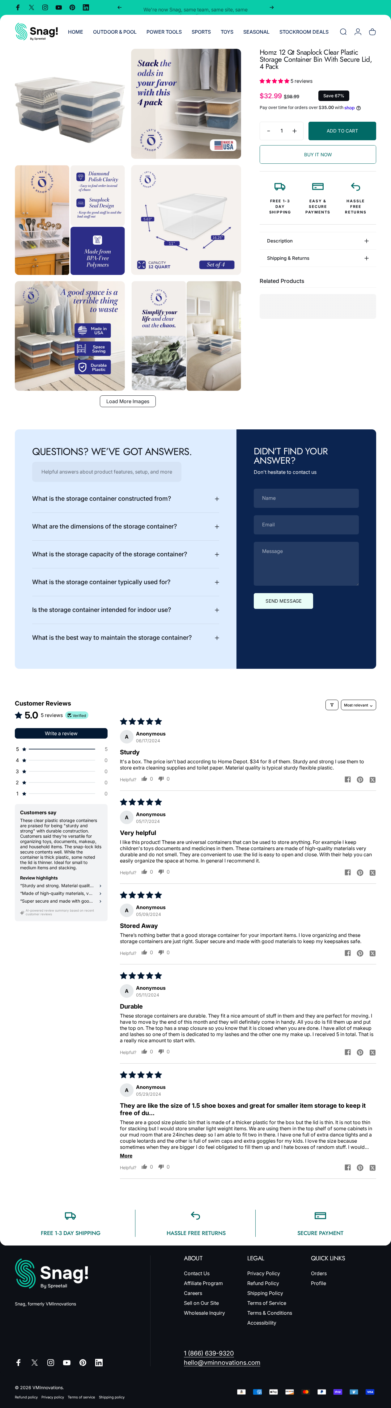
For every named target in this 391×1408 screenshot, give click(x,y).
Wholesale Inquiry (204, 1313)
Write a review (61, 733)
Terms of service (81, 1397)
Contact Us (197, 1273)
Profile (318, 1283)
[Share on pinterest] (360, 779)
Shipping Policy (265, 1293)
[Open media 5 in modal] (70, 336)
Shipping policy (112, 1397)
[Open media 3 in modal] (70, 220)
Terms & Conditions (269, 1313)
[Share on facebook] (347, 779)
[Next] (271, 7)
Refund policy (26, 1397)
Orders (319, 1273)
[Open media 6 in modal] (186, 336)
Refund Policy (263, 1283)
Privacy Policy (263, 1273)
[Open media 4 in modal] (186, 220)
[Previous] (119, 7)
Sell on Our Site (201, 1303)
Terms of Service (266, 1303)
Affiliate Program (203, 1283)
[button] (275, 81)
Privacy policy (52, 1397)
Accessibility (261, 1323)
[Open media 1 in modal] (70, 104)
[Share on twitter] (372, 779)
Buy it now (318, 155)
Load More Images (127, 401)
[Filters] (331, 705)
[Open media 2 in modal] (186, 104)
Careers (193, 1293)
